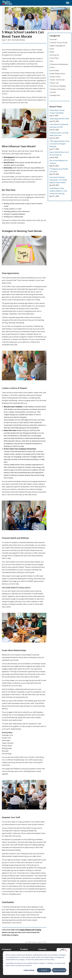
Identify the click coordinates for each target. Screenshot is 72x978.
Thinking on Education (57, 89)
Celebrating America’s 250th (59, 119)
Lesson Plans (54, 58)
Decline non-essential (59, 970)
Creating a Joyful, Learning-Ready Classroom (59, 134)
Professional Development (58, 64)
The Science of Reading (57, 86)
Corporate (53, 39)
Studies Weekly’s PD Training (30, 930)
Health (51, 52)
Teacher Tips (54, 83)
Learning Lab (54, 55)
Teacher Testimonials (57, 80)
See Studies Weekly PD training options (16, 587)
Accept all (44, 970)
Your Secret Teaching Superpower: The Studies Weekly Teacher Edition (58, 180)
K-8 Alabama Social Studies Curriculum (58, 170)
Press (51, 61)
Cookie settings (29, 970)
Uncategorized (54, 95)
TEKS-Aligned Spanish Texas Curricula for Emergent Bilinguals (59, 143)
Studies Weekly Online (57, 74)
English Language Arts (57, 46)
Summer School (54, 77)
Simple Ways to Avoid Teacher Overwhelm (56, 111)
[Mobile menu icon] (67, 3)
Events (51, 49)
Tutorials (52, 92)
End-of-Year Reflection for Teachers (58, 161)
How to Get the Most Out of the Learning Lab (59, 153)
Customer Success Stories (58, 42)
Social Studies (54, 70)
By (31, 942)
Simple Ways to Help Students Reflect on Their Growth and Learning (58, 191)
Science (52, 67)
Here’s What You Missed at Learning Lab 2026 (58, 125)
